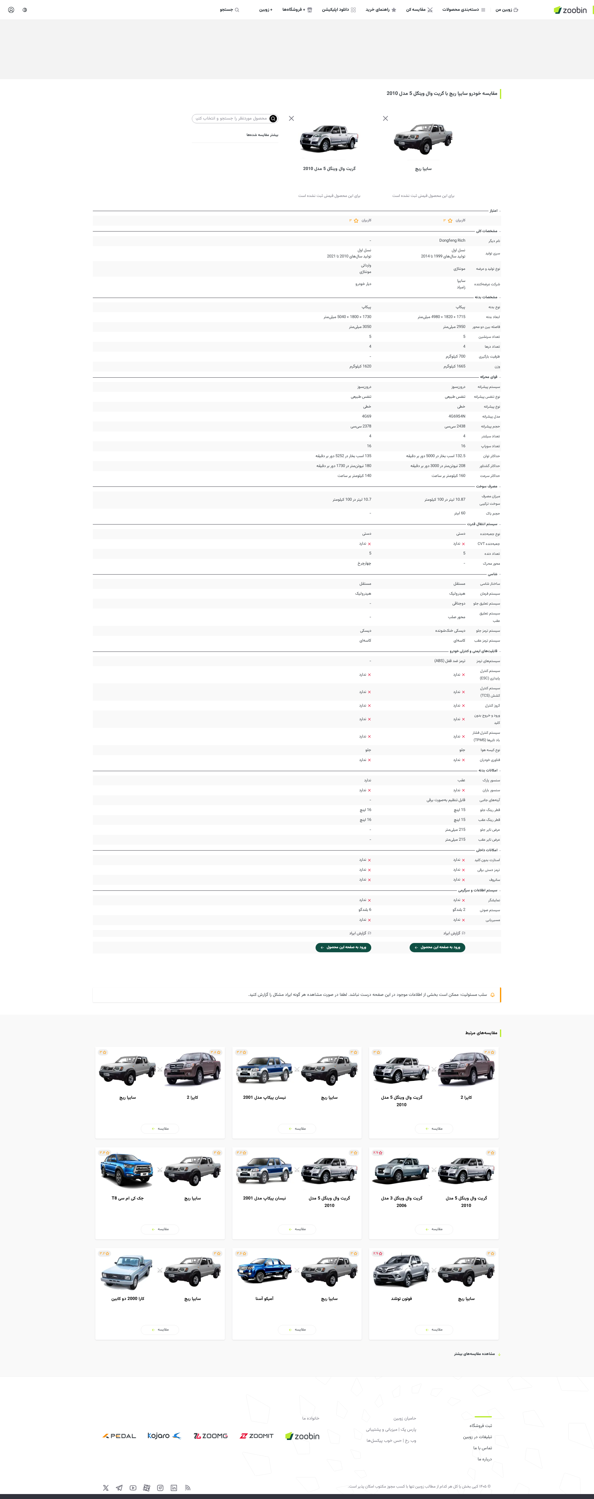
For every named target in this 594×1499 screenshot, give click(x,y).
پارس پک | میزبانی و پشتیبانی (391, 1429)
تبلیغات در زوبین (477, 1437)
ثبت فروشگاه (481, 1426)
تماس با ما (482, 1448)
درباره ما (485, 1459)
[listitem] (434, 1093)
